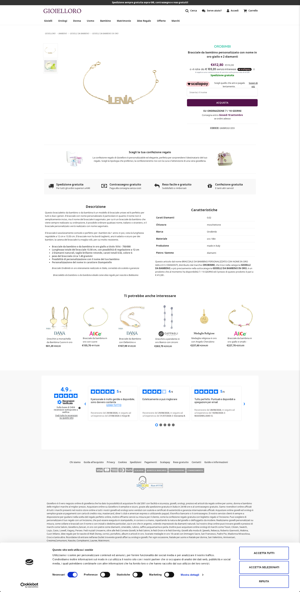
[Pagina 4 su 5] (169, 425)
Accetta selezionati (264, 567)
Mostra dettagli (190, 574)
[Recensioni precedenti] (85, 403)
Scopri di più (253, 84)
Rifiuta (264, 581)
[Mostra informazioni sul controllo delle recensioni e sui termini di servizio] (79, 408)
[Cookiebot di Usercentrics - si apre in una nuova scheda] (29, 585)
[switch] (105, 574)
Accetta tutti (264, 553)
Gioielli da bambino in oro (230, 268)
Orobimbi (209, 265)
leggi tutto (113, 405)
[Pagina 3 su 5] (165, 425)
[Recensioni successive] (244, 403)
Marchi (176, 20)
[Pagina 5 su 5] (173, 425)
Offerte (161, 20)
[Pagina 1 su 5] (156, 425)
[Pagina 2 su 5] (160, 425)
